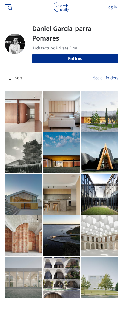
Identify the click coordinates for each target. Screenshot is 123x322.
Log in (111, 7)
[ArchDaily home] (61, 7)
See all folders (105, 78)
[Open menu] (8, 7)
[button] (15, 78)
